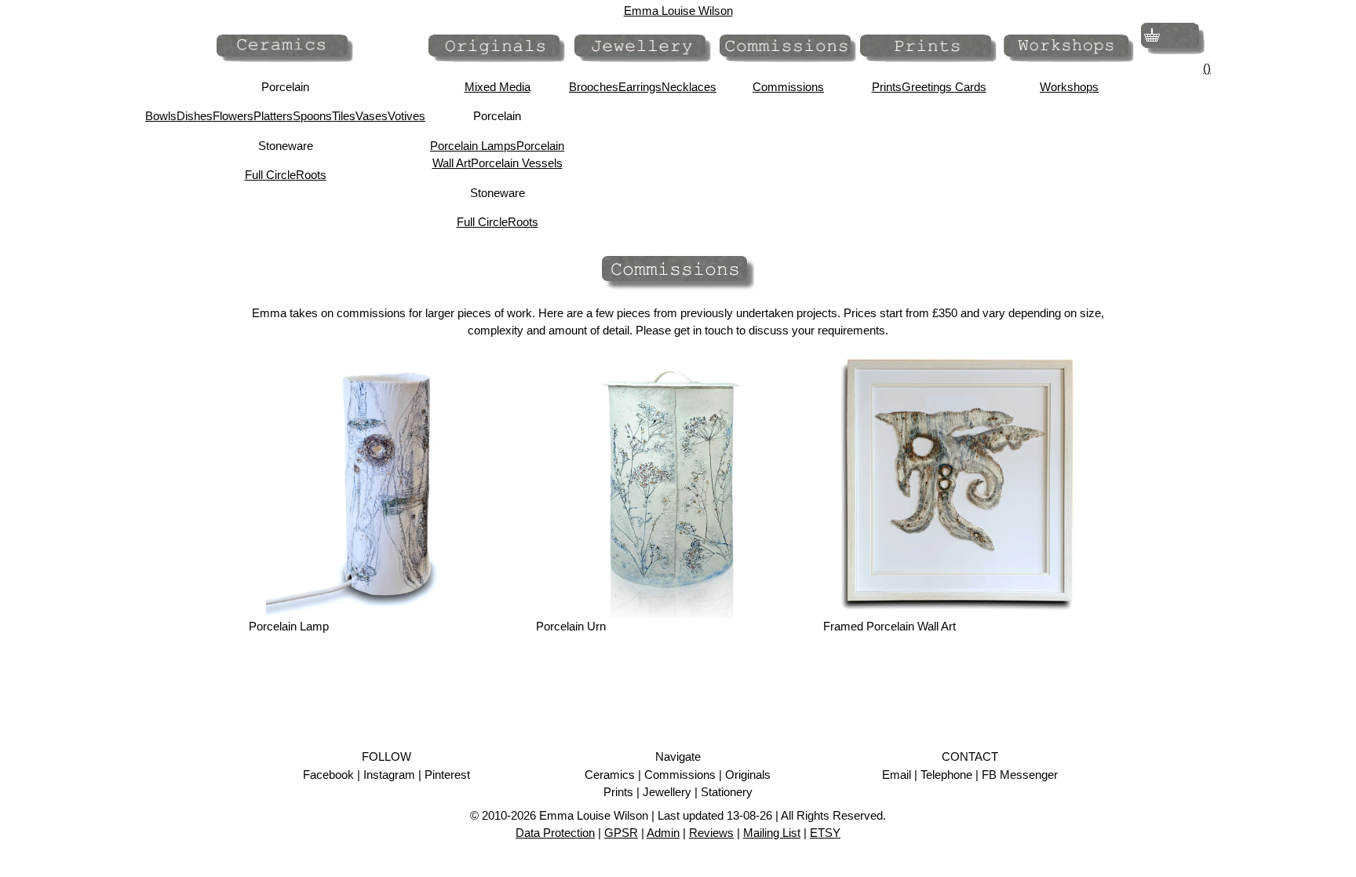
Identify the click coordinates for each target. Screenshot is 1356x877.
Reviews (711, 832)
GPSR (621, 832)
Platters (273, 115)
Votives (406, 115)
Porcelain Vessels (517, 163)
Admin (663, 832)
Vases (371, 115)
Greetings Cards (944, 86)
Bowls (161, 115)
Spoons (312, 115)
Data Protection (555, 832)
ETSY (825, 832)
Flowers (233, 115)
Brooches (593, 86)
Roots (311, 174)
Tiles (343, 115)
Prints (887, 86)
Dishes (195, 115)
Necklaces (689, 86)
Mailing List (771, 832)
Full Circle (270, 174)
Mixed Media (497, 86)
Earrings (640, 86)
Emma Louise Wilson (678, 10)
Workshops (1069, 86)
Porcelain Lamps (473, 145)
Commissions (788, 86)
